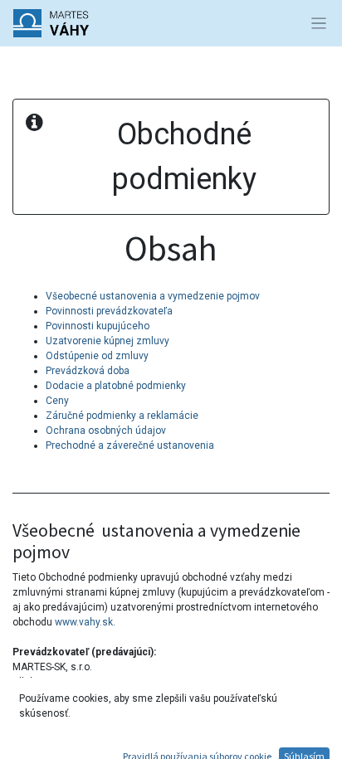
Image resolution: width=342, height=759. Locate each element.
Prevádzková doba (87, 371)
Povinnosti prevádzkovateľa (109, 311)
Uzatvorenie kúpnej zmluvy (107, 341)
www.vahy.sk (84, 622)
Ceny (57, 400)
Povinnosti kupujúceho (97, 326)
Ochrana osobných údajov (106, 430)
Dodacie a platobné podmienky (116, 386)
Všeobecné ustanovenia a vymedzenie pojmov (153, 296)
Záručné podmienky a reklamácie (122, 415)
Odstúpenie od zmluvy (97, 356)
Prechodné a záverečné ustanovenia (130, 445)
